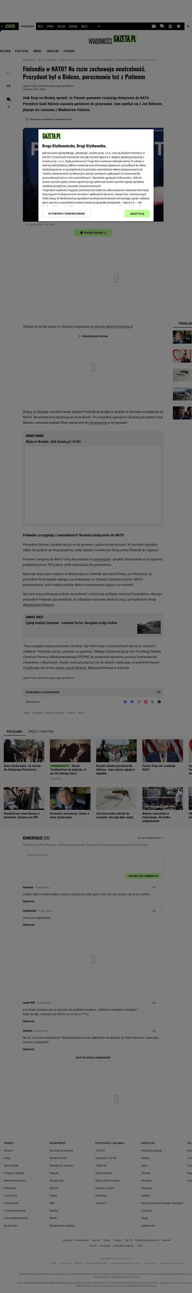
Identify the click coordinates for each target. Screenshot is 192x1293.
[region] (96, 175)
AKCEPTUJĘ (137, 213)
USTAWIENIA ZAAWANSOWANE (66, 213)
